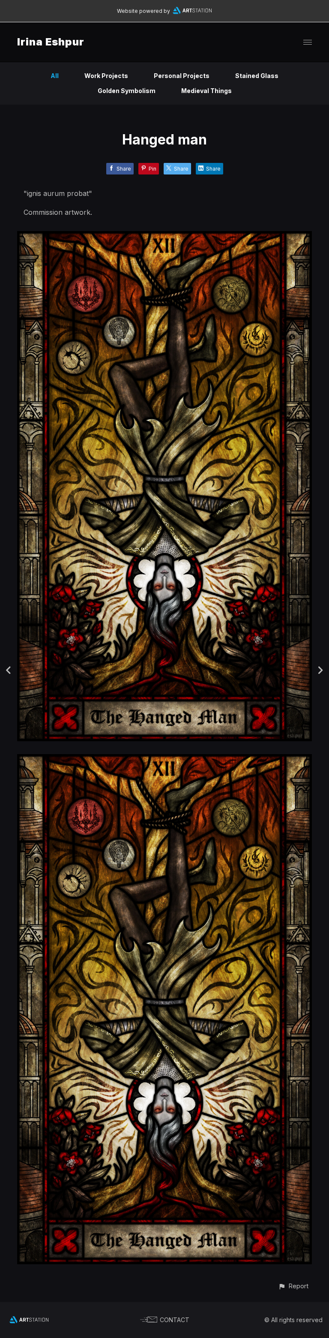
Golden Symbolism (127, 90)
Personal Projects (181, 75)
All (55, 75)
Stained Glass (256, 75)
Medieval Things (206, 90)
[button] (293, 1286)
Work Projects (106, 75)
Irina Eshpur (50, 42)
